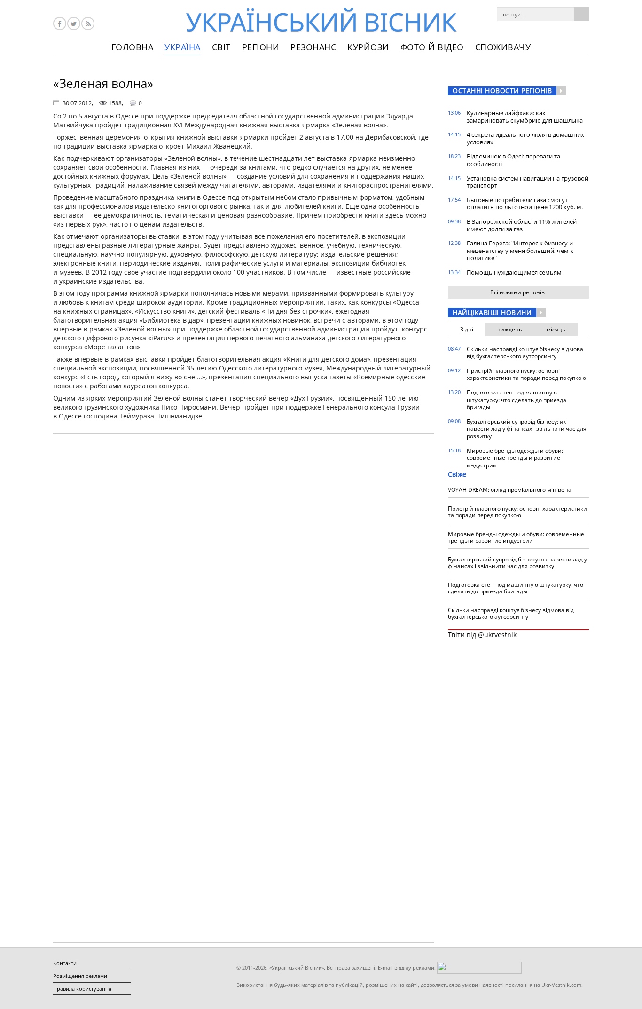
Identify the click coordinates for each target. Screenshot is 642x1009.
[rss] (87, 23)
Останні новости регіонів (502, 90)
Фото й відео (432, 47)
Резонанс (313, 47)
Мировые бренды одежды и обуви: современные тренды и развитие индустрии (515, 458)
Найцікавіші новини (492, 312)
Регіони (261, 47)
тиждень (510, 329)
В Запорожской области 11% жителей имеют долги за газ (522, 225)
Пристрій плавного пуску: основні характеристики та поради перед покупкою (526, 374)
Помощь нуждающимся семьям (514, 272)
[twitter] (73, 23)
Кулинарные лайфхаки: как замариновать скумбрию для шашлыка (525, 117)
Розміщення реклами (80, 975)
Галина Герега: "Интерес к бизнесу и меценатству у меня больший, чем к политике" (520, 250)
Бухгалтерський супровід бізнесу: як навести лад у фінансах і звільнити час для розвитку (527, 429)
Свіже (457, 474)
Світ (221, 47)
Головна (132, 47)
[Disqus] (243, 560)
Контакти (65, 963)
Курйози (368, 47)
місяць (556, 329)
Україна (182, 47)
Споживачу (503, 47)
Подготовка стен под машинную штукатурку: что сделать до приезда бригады (516, 399)
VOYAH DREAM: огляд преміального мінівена (510, 490)
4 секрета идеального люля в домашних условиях (525, 138)
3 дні (466, 329)
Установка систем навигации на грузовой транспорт (527, 182)
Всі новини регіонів (517, 292)
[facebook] (59, 23)
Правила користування (82, 988)
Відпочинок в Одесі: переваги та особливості (513, 160)
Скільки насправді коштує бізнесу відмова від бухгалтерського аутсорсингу (525, 353)
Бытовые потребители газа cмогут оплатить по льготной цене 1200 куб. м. (525, 204)
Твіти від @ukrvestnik (482, 634)
